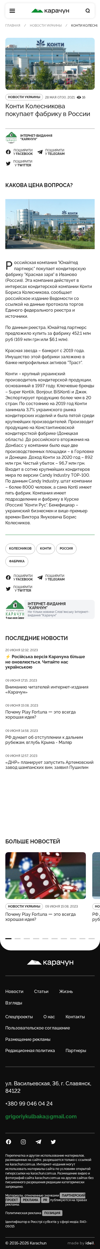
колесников (20, 548)
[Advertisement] (50, 801)
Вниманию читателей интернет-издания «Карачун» (46, 690)
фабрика (17, 561)
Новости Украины (46, 25)
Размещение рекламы (27, 1039)
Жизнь (66, 991)
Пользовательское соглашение (37, 1027)
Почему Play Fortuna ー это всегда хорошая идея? (40, 715)
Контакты (75, 1016)
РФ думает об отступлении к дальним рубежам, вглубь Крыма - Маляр (44, 740)
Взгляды (13, 1002)
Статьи (41, 991)
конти (45, 548)
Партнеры (76, 1050)
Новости (14, 991)
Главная (12, 25)
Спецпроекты (19, 1016)
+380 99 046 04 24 (29, 1103)
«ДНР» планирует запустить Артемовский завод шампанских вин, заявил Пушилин (49, 765)
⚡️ (45, 661)
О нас (49, 1016)
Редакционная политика (30, 1050)
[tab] (8, 939)
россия (66, 548)
